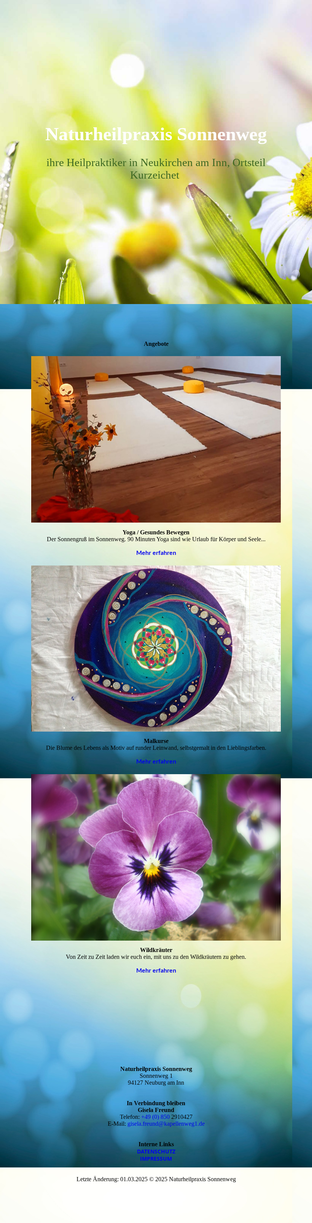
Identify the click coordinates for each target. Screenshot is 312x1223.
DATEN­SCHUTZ (156, 1151)
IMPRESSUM (156, 1158)
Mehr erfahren (156, 553)
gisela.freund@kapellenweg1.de (166, 1123)
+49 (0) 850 (156, 1117)
